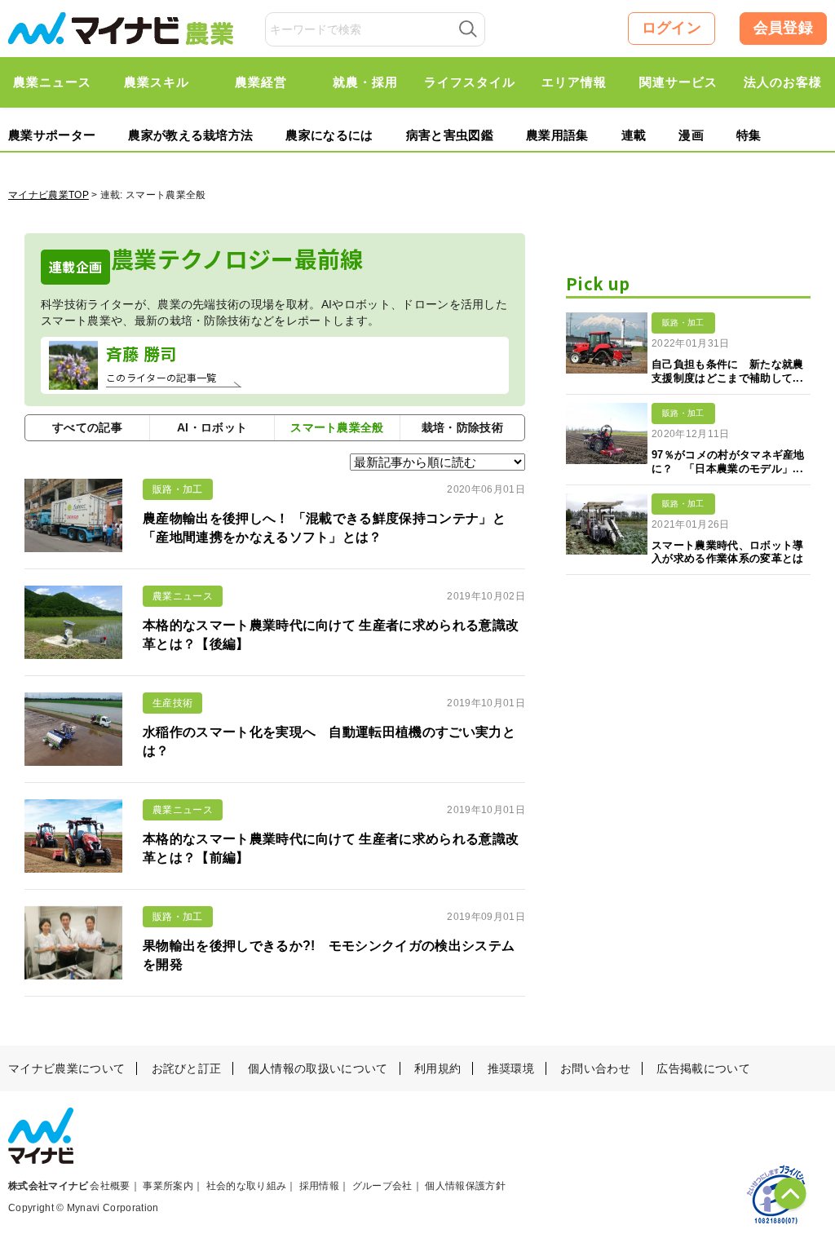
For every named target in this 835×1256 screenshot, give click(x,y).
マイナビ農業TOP (48, 195)
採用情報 (319, 1186)
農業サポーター (51, 135)
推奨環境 (511, 1068)
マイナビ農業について (66, 1068)
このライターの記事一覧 (161, 377)
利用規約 (437, 1068)
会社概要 (110, 1186)
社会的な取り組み (246, 1186)
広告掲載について (703, 1068)
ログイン (671, 28)
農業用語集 (557, 135)
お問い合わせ (595, 1068)
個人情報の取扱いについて (318, 1068)
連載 (634, 135)
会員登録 (783, 28)
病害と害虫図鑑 (449, 135)
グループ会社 (382, 1186)
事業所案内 (168, 1186)
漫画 (691, 135)
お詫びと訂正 (187, 1068)
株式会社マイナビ (48, 1186)
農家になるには (329, 135)
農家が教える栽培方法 (190, 135)
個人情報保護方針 (465, 1186)
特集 (749, 135)
